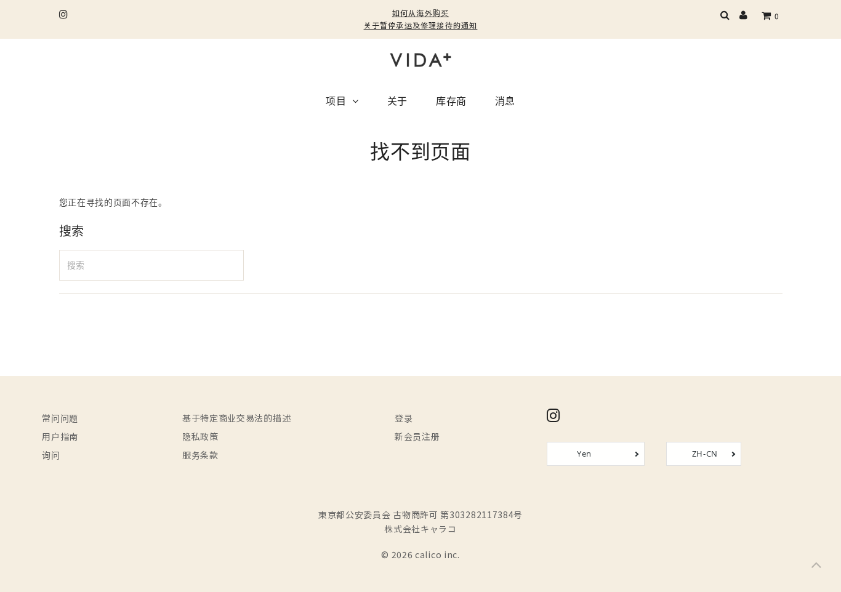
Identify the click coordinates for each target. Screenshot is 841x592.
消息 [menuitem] (505, 102)
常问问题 (60, 418)
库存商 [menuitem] (451, 102)
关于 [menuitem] (397, 102)
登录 (403, 418)
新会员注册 (417, 436)
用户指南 (60, 436)
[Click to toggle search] (725, 16)
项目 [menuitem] (336, 102)
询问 (51, 455)
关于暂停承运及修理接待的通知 (421, 25)
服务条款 (200, 455)
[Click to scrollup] (816, 567)
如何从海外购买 (420, 12)
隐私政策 (200, 436)
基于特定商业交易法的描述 (236, 418)
